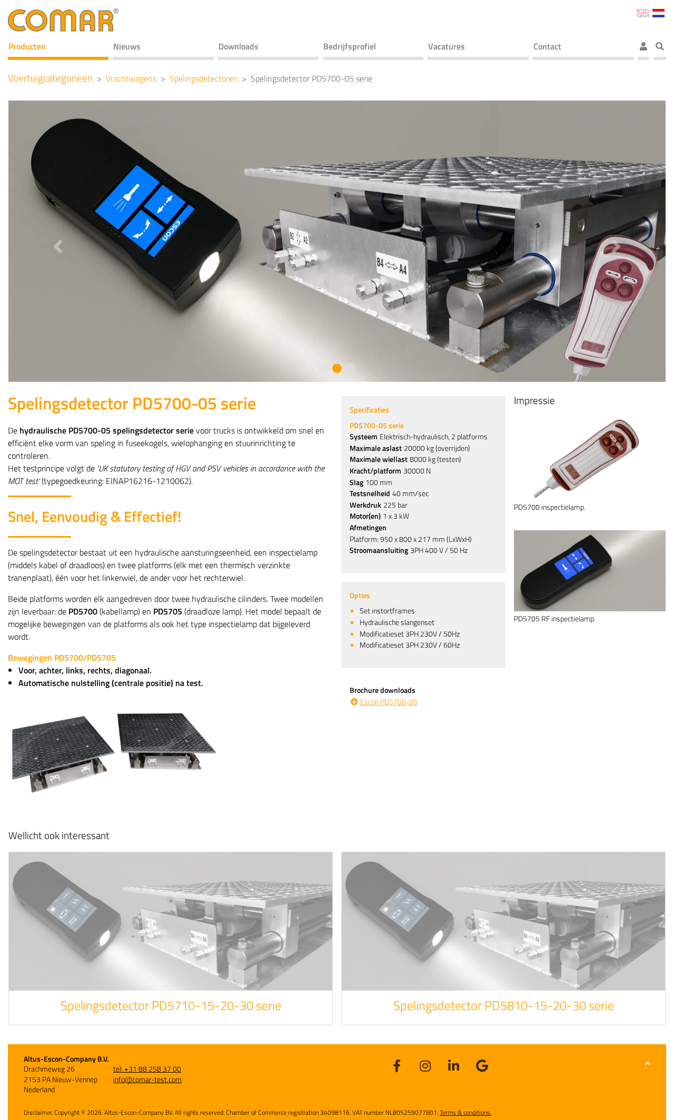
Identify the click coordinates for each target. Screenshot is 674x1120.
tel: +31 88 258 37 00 (147, 1068)
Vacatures (446, 46)
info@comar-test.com (147, 1079)
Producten (27, 46)
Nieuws (127, 46)
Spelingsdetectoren (203, 78)
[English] (642, 12)
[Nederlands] (658, 12)
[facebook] (396, 1065)
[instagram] (424, 1065)
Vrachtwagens (131, 78)
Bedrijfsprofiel (349, 46)
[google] (481, 1065)
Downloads (239, 46)
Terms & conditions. (465, 1112)
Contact (547, 46)
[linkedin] (453, 1065)
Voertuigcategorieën (50, 77)
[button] (57, 241)
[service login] (643, 48)
